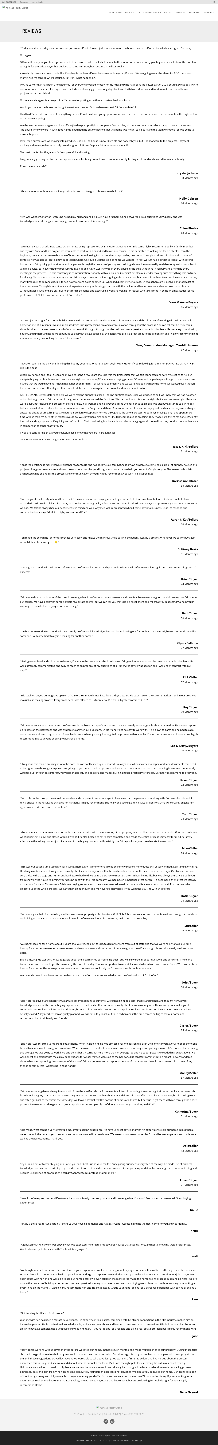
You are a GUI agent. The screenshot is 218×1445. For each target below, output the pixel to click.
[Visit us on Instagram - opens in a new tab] (214, 2)
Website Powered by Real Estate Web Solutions (109, 1436)
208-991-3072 (11, 2)
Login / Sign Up (37, 2)
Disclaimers (124, 1440)
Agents (181, 12)
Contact (208, 12)
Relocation (132, 12)
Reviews (194, 12)
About (168, 12)
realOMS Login (136, 1440)
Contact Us (24, 2)
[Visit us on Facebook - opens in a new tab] (211, 2)
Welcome (115, 12)
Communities (152, 12)
